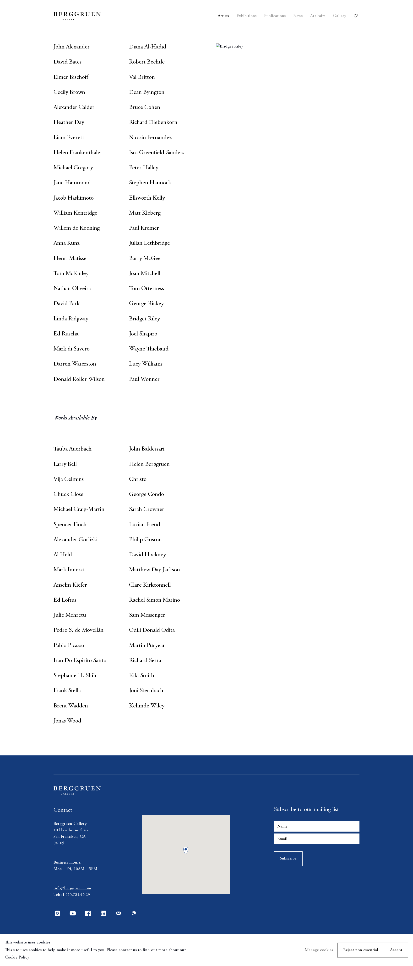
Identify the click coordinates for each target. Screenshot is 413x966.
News (298, 16)
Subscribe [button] (288, 858)
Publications (275, 16)
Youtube (72, 913)
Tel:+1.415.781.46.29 (72, 895)
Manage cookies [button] (319, 950)
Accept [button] (396, 950)
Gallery (339, 16)
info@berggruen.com (72, 888)
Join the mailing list (118, 913)
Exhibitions (246, 16)
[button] (185, 851)
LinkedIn (103, 913)
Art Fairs (317, 16)
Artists (223, 16)
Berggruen (92, 16)
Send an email (134, 913)
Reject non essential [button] (360, 950)
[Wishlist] (356, 14)
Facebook (88, 913)
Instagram (57, 913)
